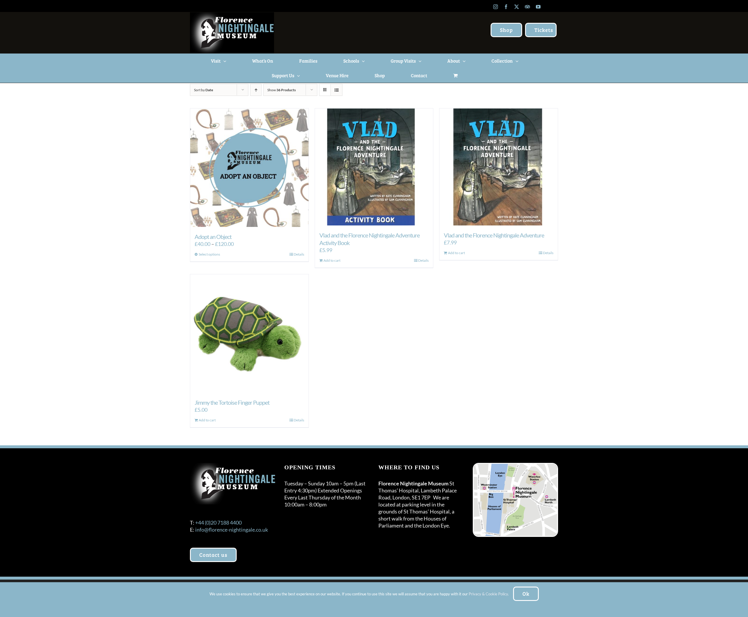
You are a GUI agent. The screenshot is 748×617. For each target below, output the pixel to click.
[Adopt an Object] (249, 167)
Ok (525, 593)
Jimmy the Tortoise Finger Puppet (232, 402)
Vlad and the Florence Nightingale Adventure (494, 235)
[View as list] (336, 90)
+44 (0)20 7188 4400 (218, 522)
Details (299, 254)
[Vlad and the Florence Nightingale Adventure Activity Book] (374, 166)
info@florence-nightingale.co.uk (231, 529)
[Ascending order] (256, 90)
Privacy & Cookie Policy (488, 594)
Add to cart (331, 260)
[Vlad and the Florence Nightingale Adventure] (498, 166)
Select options (209, 254)
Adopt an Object (213, 236)
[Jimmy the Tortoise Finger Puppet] (249, 333)
